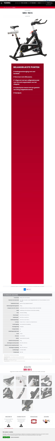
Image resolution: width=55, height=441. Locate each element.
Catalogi (39, 2)
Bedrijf (20, 2)
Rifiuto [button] (8, 437)
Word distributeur (48, 4)
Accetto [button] (4, 437)
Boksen (29, 2)
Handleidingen (33, 2)
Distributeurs (49, 2)
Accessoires (25, 2)
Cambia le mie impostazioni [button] (15, 437)
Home (15, 2)
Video (37, 2)
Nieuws (50, 0)
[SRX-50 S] (8, 381)
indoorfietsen (27, 10)
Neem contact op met (43, 2)
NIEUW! (17, 2)
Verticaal (9, 0)
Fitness (22, 2)
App (30, 2)
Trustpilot (44, 0)
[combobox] (51, 3)
